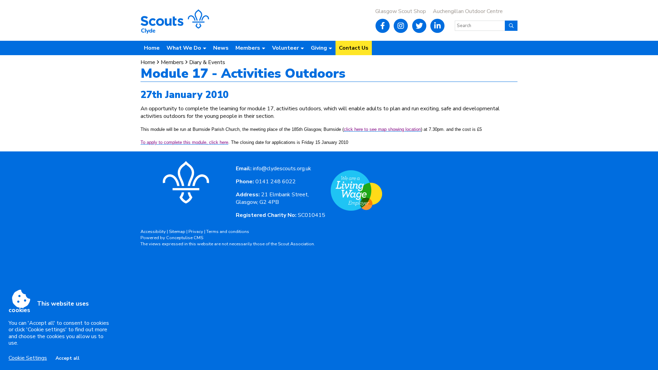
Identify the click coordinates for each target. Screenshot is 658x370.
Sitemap (177, 232)
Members (172, 62)
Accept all (68, 358)
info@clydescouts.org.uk (282, 168)
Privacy (195, 232)
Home (152, 48)
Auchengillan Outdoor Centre (468, 11)
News (221, 48)
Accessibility (153, 232)
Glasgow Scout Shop (400, 11)
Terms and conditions (227, 232)
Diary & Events (207, 62)
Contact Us (353, 48)
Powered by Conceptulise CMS (172, 238)
